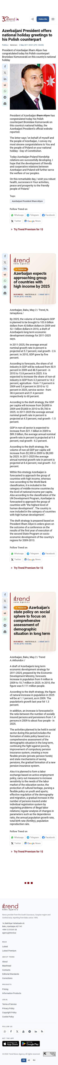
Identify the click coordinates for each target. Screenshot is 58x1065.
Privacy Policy (8, 1008)
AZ (29, 1060)
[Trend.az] (10, 19)
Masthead (6, 966)
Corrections (7, 978)
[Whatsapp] (4, 1031)
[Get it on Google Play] (30, 1043)
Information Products (11, 993)
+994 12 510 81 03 (9, 930)
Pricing (5, 989)
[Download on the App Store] (10, 1043)
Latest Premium (9, 951)
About (5, 962)
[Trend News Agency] (10, 906)
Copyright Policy (9, 1012)
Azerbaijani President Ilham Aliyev (27, 201)
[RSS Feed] (41, 1031)
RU (34, 1060)
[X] (17, 1031)
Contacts (6, 970)
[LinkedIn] (35, 1031)
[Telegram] (29, 1031)
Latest (5, 946)
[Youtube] (23, 1031)
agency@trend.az (9, 933)
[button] (5, 66)
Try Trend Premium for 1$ (28, 229)
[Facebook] (11, 1031)
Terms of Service (9, 1004)
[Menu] (53, 19)
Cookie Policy (8, 1017)
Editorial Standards (10, 974)
